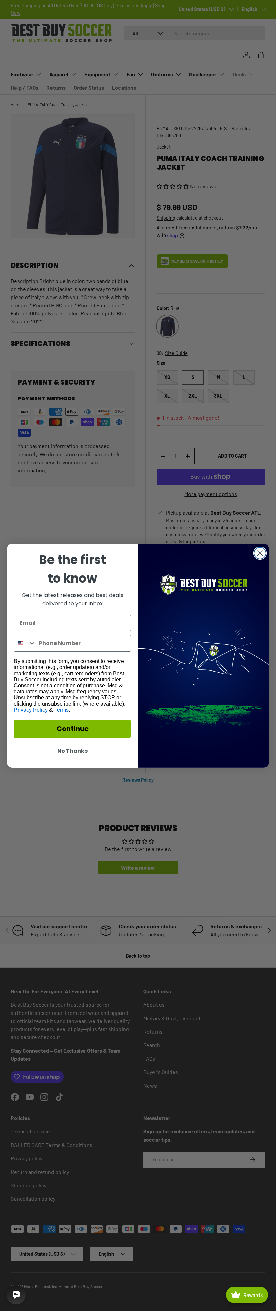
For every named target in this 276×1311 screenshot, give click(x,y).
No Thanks (72, 751)
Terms (61, 710)
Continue (73, 728)
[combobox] (25, 643)
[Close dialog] (260, 553)
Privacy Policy (31, 710)
